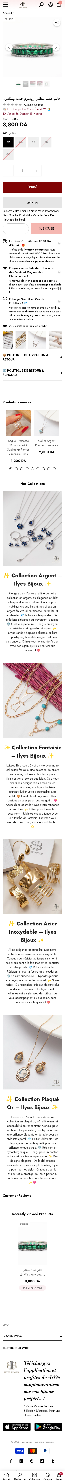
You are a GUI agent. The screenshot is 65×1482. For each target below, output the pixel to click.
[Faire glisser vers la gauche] (9, 47)
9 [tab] (54, 468)
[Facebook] (10, 1461)
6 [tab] (37, 468)
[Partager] (56, 22)
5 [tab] (32, 468)
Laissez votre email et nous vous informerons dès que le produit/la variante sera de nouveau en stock (31, 215)
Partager (56, 22)
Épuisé (32, 187)
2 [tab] (16, 468)
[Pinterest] (31, 1461)
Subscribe (46, 228)
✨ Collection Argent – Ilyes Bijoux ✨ (32, 579)
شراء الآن (32, 202)
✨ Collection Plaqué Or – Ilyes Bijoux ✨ (32, 1103)
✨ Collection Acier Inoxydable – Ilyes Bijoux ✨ (32, 932)
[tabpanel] (18, 436)
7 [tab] (43, 468)
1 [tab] (10, 468)
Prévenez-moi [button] (32, 1288)
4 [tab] (27, 468)
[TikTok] (42, 1461)
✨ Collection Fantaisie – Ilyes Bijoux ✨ (33, 752)
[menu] (5, 4)
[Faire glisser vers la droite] (56, 47)
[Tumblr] (52, 1461)
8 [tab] (48, 468)
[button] (41, 4)
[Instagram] (21, 1461)
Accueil (7, 13)
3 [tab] (21, 468)
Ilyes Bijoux (26, 1442)
